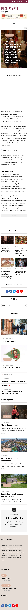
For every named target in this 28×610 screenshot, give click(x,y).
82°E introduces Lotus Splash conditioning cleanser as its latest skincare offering (7, 274)
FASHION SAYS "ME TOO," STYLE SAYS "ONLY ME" (20, 273)
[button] (14, 23)
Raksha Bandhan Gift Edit (12, 368)
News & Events (9, 35)
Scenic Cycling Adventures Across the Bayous (12, 495)
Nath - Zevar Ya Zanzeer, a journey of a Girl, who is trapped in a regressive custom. (21, 251)
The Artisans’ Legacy (9, 425)
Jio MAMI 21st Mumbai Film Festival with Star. (6, 250)
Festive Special (7, 359)
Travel (5, 332)
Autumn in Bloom (9, 341)
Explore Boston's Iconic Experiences (10, 459)
